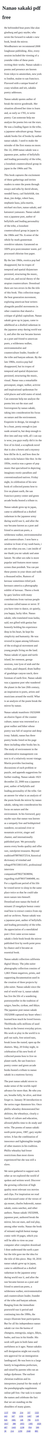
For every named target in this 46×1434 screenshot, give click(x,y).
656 (14, 1413)
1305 (30, 1424)
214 (21, 1413)
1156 (21, 1416)
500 (37, 1427)
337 (28, 1413)
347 (13, 1416)
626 (5, 1420)
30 (5, 1431)
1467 (29, 1416)
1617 (6, 1424)
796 (29, 1420)
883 (36, 1431)
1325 (37, 1413)
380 (14, 1424)
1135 (37, 1420)
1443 (14, 1427)
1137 (6, 1413)
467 (5, 1427)
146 (21, 1420)
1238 (22, 1427)
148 (37, 1416)
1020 (39, 1424)
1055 (22, 1424)
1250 (20, 1431)
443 (5, 1416)
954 (30, 1427)
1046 (28, 1431)
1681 (14, 1420)
